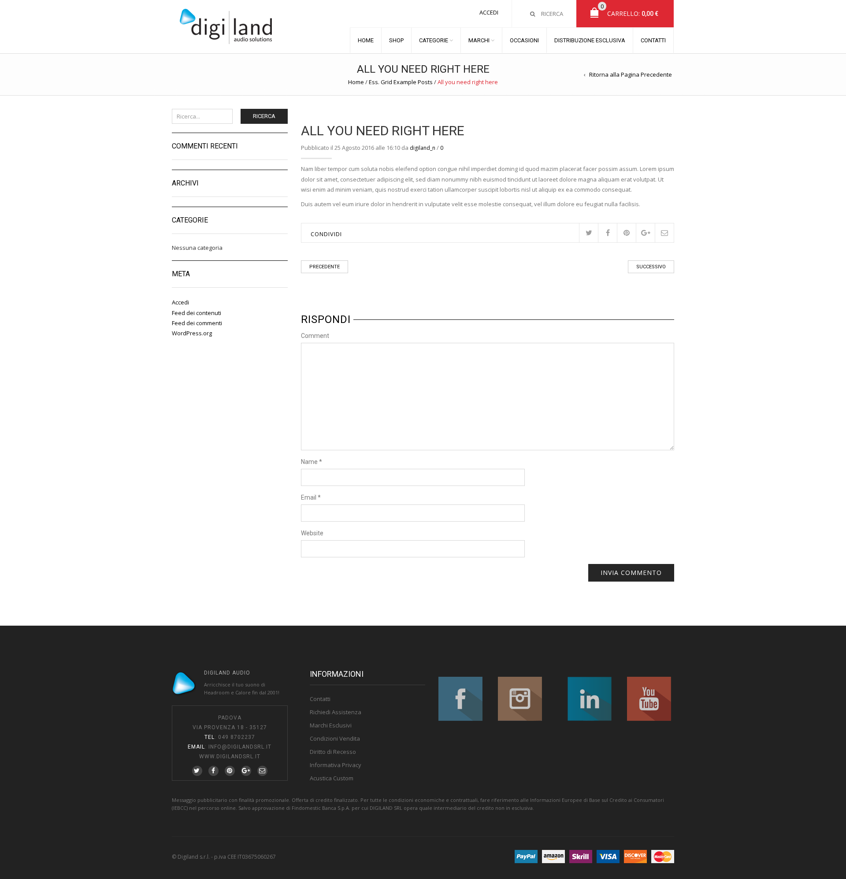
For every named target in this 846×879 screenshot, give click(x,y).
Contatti (320, 699)
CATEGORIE (433, 40)
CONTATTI (653, 40)
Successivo (651, 267)
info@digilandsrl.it (239, 747)
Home (356, 82)
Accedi (488, 12)
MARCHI (479, 40)
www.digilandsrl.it (229, 756)
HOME (366, 40)
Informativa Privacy (335, 765)
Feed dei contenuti (196, 313)
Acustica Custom (331, 778)
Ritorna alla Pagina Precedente (630, 74)
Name (311, 461)
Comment (315, 335)
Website (312, 533)
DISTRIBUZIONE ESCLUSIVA (589, 40)
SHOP (396, 40)
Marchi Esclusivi (331, 725)
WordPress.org (192, 333)
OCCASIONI (524, 40)
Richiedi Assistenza (335, 712)
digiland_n (422, 148)
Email (311, 497)
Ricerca (264, 116)
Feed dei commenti (197, 323)
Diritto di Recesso (333, 752)
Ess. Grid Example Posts (401, 82)
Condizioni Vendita (335, 738)
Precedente (324, 267)
